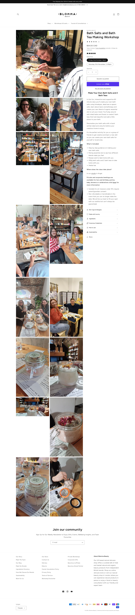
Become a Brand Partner (75, 566)
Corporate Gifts (73, 560)
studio (93, 173)
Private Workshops (74, 556)
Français (20, 608)
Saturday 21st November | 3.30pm (100, 64)
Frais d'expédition (100, 48)
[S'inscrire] (82, 542)
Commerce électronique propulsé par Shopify (108, 610)
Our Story (19, 556)
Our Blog (19, 563)
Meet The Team (20, 560)
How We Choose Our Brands (25, 572)
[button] (49, 23)
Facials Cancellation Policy (50, 569)
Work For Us (20, 578)
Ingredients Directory (23, 569)
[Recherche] (18, 14)
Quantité (89, 68)
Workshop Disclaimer (48, 578)
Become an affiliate (74, 563)
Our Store (45, 556)
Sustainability (20, 575)
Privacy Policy (46, 572)
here (114, 182)
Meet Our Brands (21, 566)
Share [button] (90, 237)
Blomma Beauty (93, 610)
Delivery (44, 563)
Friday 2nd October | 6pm (97, 60)
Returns (44, 566)
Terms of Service (47, 575)
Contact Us (45, 560)
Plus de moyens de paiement (103, 88)
